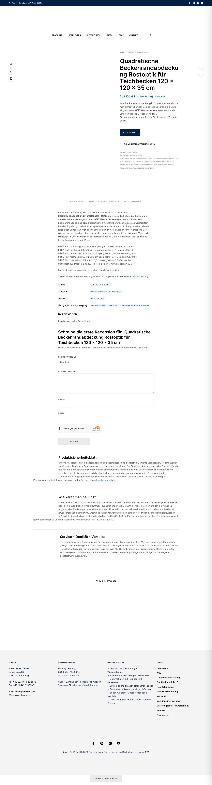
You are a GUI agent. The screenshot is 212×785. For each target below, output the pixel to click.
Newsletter (163, 715)
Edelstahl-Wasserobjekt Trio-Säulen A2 (86, 632)
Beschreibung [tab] (76, 201)
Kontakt (133, 35)
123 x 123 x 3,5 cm (99, 284)
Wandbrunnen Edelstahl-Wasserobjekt (123, 632)
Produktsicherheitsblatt (102, 480)
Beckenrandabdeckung (142, 158)
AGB (159, 672)
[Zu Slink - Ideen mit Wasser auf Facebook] (189, 3)
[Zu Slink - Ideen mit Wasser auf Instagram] (198, 3)
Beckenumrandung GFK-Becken (165, 158)
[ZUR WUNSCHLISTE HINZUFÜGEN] (50, 624)
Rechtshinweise (165, 687)
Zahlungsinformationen (169, 701)
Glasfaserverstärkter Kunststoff (106, 291)
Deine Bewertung (68, 357)
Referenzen (75, 35)
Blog (121, 35)
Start (122, 52)
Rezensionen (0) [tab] (132, 201)
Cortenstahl (125, 165)
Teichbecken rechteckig (163, 165)
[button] (149, 35)
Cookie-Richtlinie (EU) (168, 682)
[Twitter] (11, 71)
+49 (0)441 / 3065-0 (24, 681)
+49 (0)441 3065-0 (35, 3)
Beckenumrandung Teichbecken (133, 162)
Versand (161, 696)
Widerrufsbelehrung (167, 691)
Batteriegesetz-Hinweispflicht (173, 705)
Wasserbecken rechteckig (144, 168)
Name (61, 399)
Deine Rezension (67, 371)
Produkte (57, 35)
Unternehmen (93, 35)
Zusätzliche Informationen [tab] (104, 201)
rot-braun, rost (97, 298)
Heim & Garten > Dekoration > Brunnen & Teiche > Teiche (119, 305)
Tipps (109, 35)
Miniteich (135, 165)
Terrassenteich (126, 168)
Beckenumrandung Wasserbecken (159, 162)
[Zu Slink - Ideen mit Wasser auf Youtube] (202, 3)
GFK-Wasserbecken (129, 276)
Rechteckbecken (146, 165)
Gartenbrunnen (143, 52)
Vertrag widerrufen (106, 779)
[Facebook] (11, 64)
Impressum (162, 668)
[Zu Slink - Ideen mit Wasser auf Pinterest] (194, 3)
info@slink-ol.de (25, 691)
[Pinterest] (11, 78)
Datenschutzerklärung (168, 677)
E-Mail (62, 413)
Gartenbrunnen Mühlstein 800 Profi (159, 632)
